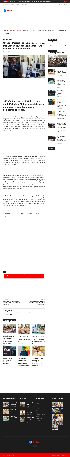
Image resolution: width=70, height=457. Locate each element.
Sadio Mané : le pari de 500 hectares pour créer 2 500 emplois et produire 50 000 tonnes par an (38, 340)
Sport (26, 4)
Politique (22, 4)
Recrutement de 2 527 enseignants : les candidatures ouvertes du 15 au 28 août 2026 (61, 139)
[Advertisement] (43, 17)
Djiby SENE (8, 311)
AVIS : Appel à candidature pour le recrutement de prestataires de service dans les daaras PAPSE (57, 59)
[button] (64, 1)
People (37, 409)
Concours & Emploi (41, 30)
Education (51, 30)
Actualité (17, 4)
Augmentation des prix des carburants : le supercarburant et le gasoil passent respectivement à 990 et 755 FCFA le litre (61, 127)
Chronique (7, 33)
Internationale (60, 30)
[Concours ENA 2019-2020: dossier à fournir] (23, 412)
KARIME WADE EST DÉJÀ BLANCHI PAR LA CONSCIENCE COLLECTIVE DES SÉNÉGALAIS (30, 1)
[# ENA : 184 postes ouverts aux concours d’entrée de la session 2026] (6, 411)
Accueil (12, 4)
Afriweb (12, 455)
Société (19, 30)
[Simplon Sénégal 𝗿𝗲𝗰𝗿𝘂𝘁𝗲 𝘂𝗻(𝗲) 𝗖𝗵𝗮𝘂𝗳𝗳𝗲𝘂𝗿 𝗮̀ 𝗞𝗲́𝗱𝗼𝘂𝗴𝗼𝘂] (60, 412)
